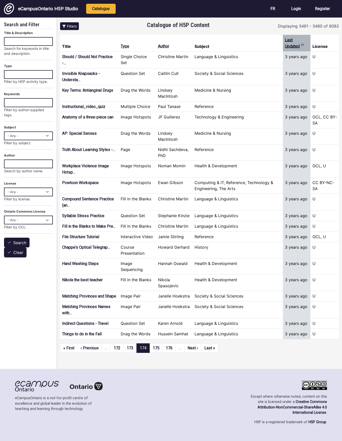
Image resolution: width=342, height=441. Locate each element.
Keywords (12, 94)
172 (117, 348)
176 (169, 348)
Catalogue (101, 8)
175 (156, 348)
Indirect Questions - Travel (85, 323)
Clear (18, 252)
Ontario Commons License (25, 211)
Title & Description (18, 33)
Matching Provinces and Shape (89, 296)
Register (322, 8)
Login (296, 8)
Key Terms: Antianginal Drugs (87, 90)
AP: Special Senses (79, 133)
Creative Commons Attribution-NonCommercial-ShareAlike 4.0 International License (292, 407)
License (10, 183)
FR (272, 8)
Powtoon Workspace (80, 182)
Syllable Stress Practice (83, 215)
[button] (69, 26)
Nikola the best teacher (82, 279)
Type (125, 46)
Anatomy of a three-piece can (87, 117)
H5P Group (317, 422)
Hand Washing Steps (80, 263)
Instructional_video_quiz (83, 106)
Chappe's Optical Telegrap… (86, 247)
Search (19, 242)
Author (163, 46)
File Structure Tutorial (80, 236)
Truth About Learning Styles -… (88, 149)
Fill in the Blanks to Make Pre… (89, 226)
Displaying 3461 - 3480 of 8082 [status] (308, 26)
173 (130, 348)
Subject (10, 127)
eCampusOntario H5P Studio (48, 9)
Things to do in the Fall (82, 334)
